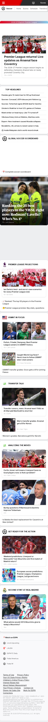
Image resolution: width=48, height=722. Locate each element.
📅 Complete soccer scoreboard (17, 172)
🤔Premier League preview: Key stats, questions (23, 308)
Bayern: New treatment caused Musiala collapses (21, 121)
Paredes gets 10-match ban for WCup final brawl (21, 95)
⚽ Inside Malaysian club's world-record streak (20, 130)
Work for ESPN (29, 690)
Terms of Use (8, 675)
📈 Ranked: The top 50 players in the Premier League (22, 302)
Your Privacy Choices (12, 688)
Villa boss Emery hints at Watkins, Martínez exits (20, 117)
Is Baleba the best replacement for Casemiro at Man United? (23, 520)
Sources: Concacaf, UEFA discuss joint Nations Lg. (21, 99)
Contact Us (28, 688)
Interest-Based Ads (11, 682)
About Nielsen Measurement (15, 685)
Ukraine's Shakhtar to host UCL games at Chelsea (21, 108)
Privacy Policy (23, 675)
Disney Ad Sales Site (11, 690)
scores (43, 3)
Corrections (8, 693)
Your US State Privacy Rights (15, 677)
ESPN (14, 3)
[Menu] (3, 3)
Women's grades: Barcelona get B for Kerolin (22, 436)
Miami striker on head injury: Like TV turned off (20, 113)
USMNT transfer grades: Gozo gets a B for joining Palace (24, 371)
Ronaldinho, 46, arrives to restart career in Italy (20, 126)
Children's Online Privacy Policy (16, 680)
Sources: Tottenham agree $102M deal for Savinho (21, 104)
